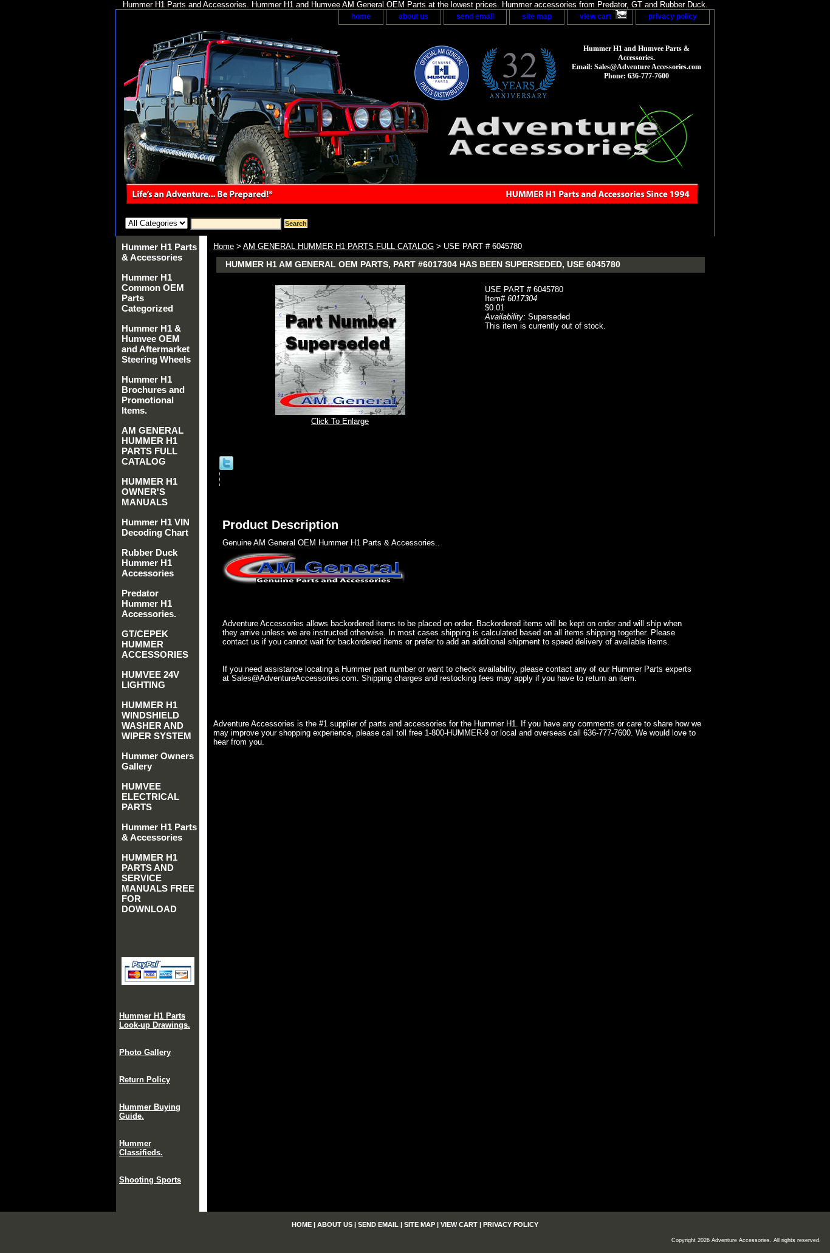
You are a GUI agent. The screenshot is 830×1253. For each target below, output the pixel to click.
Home (223, 246)
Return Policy (144, 1079)
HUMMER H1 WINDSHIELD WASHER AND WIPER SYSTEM (156, 720)
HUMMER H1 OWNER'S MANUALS (149, 491)
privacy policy (672, 16)
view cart (595, 16)
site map (537, 16)
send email (475, 16)
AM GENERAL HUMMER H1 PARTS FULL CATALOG (338, 246)
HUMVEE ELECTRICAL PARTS (150, 796)
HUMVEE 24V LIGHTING (150, 679)
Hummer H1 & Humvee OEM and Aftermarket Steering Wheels (156, 343)
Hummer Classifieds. (141, 1148)
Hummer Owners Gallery (158, 761)
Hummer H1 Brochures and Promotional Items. (153, 394)
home (361, 16)
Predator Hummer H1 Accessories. (149, 603)
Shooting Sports (150, 1179)
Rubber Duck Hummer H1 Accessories (149, 562)
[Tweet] (226, 467)
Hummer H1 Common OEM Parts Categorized (153, 292)
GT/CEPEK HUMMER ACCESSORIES (155, 644)
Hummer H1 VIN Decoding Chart (156, 527)
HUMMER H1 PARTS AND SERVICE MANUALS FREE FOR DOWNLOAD (158, 883)
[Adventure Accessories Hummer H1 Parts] (268, 121)
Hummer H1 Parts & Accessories (159, 252)
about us (413, 16)
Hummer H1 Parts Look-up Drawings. (154, 1020)
